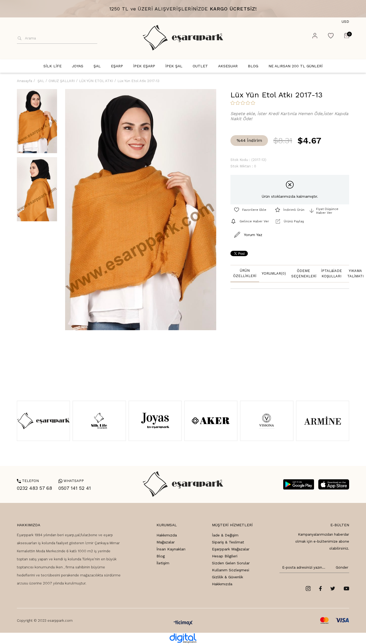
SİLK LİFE (52, 66)
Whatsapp (71, 481)
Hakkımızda (166, 535)
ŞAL (97, 66)
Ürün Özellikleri (244, 273)
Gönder (341, 567)
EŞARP (117, 66)
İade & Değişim (225, 535)
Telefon (28, 481)
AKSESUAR (228, 66)
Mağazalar (165, 542)
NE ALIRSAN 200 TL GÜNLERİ (295, 66)
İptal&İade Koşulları (331, 273)
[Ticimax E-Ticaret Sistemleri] (183, 623)
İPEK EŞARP (144, 66)
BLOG (253, 66)
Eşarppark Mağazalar (230, 549)
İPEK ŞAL (173, 66)
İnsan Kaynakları (170, 549)
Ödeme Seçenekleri (303, 273)
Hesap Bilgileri (224, 556)
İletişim (162, 563)
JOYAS (77, 66)
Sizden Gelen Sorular (231, 563)
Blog (160, 556)
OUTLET (200, 66)
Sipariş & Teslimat (228, 542)
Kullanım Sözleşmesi (230, 570)
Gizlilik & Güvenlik (227, 577)
